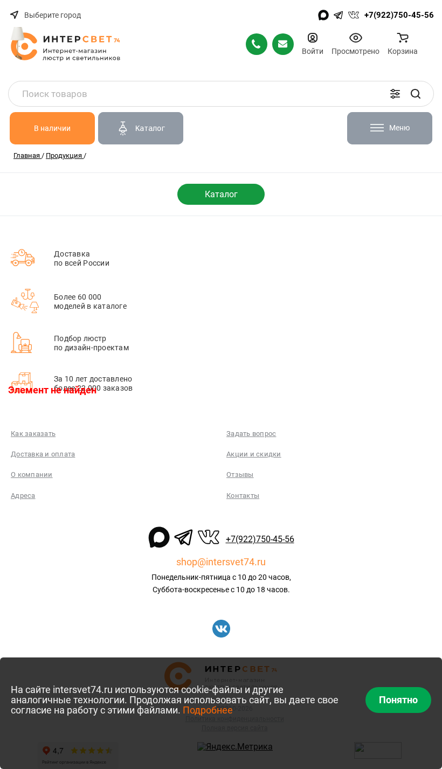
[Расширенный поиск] (395, 94)
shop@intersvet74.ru (221, 561)
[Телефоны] (256, 44)
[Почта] (283, 44)
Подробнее (208, 710)
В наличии (52, 128)
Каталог (221, 194)
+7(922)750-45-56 (399, 15)
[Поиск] (416, 94)
